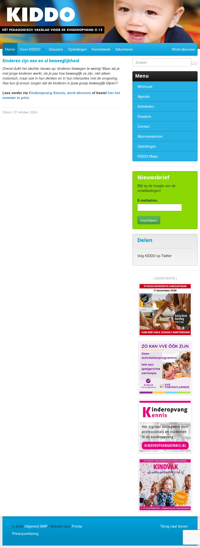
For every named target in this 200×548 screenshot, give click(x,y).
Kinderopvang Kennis (47, 92)
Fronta (77, 526)
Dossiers (56, 49)
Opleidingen (77, 49)
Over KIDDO (30, 49)
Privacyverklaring (25, 533)
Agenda (144, 96)
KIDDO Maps (148, 156)
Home (10, 49)
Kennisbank (101, 49)
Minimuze (145, 86)
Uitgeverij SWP (35, 526)
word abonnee (79, 92)
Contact (144, 126)
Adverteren (124, 49)
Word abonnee (183, 49)
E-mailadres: (147, 200)
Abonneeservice (150, 136)
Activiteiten (146, 106)
